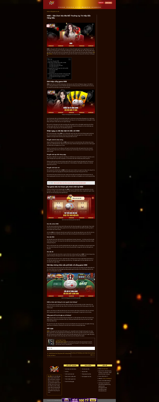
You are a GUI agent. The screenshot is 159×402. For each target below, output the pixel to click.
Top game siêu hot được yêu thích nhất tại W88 (58, 68)
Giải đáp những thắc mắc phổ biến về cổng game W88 (59, 73)
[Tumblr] (51, 348)
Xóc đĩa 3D (52, 72)
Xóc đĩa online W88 (54, 69)
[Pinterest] (48, 348)
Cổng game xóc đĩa (85, 7)
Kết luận (50, 78)
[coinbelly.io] (52, 3)
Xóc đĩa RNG (52, 70)
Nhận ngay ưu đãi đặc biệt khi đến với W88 (57, 62)
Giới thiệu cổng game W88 (53, 61)
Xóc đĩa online (61, 7)
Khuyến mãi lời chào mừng (55, 64)
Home (48, 11)
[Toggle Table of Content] (69, 59)
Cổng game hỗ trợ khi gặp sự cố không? (57, 76)
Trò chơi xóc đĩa (70, 7)
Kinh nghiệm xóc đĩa (96, 7)
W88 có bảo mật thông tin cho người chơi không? (59, 75)
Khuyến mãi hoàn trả (54, 66)
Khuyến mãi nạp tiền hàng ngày (56, 65)
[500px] (49, 348)
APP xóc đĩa (78, 7)
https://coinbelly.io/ (107, 378)
